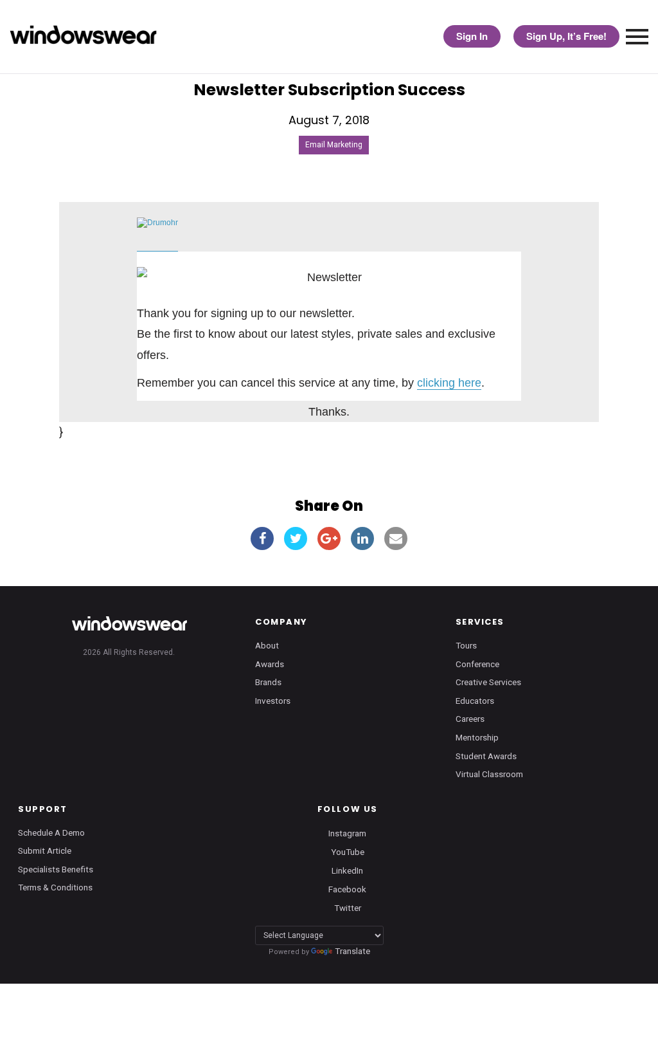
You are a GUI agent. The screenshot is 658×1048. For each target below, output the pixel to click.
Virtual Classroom (489, 774)
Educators (475, 700)
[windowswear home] (129, 623)
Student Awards (486, 756)
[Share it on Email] (395, 538)
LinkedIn (347, 870)
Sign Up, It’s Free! (566, 36)
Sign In (472, 36)
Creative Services (488, 682)
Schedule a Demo (51, 832)
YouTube (347, 851)
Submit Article (44, 850)
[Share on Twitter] (295, 538)
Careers (470, 718)
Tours (466, 645)
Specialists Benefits (55, 869)
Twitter (347, 908)
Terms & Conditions (55, 887)
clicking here (449, 382)
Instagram (347, 832)
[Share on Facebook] (262, 538)
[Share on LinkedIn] (362, 538)
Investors (272, 700)
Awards (269, 664)
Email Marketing (333, 144)
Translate (352, 951)
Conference (477, 664)
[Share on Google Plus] (329, 538)
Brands (268, 682)
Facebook (347, 888)
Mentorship (477, 737)
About (267, 645)
